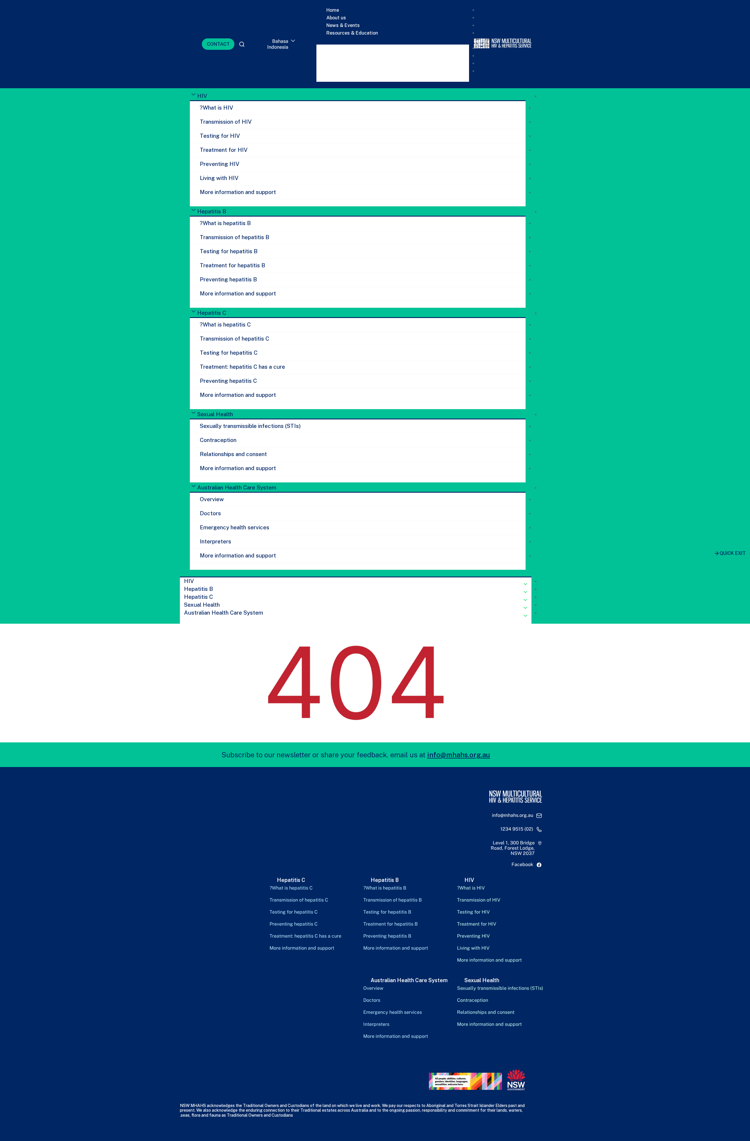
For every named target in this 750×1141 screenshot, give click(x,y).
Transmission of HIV (226, 121)
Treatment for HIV (224, 150)
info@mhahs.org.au (458, 755)
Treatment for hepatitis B (232, 265)
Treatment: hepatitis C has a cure (242, 366)
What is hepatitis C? (225, 324)
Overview (212, 499)
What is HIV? (216, 107)
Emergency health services (234, 527)
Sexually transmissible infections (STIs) (250, 426)
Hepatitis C (211, 313)
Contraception (218, 440)
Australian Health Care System (236, 487)
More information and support (238, 192)
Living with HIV (219, 178)
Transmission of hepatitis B (234, 237)
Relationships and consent (233, 454)
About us (336, 18)
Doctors (210, 513)
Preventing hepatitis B (228, 279)
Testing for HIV (220, 135)
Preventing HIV (219, 164)
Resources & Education (352, 33)
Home (332, 10)
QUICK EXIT (733, 553)
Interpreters (215, 541)
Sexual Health (215, 414)
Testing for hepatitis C (229, 352)
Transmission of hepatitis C (234, 338)
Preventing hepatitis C (228, 381)
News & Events (343, 25)
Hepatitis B (211, 211)
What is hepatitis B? (225, 223)
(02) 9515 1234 (516, 829)
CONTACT (218, 44)
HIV (202, 96)
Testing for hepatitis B (229, 251)
